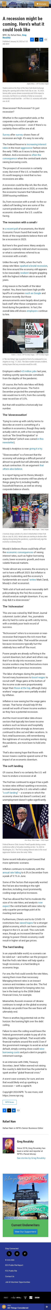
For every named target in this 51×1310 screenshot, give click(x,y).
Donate (42, 4)
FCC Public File (11, 1271)
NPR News (9, 1102)
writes (33, 579)
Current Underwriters (25, 1225)
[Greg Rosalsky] (8, 1145)
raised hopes (26, 922)
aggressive (26, 148)
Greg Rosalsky (25, 1141)
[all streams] (47, 1306)
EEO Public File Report (14, 1265)
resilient (24, 273)
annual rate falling (12, 872)
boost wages (38, 677)
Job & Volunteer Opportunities (17, 1282)
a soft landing (10, 792)
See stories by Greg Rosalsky (31, 1158)
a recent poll (11, 228)
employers (32, 311)
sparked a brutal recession (33, 265)
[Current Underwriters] (25, 1196)
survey (19, 134)
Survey (6, 134)
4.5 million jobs (29, 371)
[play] (4, 1306)
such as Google (33, 293)
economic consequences (20, 552)
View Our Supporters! (25, 1231)
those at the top (22, 688)
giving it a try (35, 448)
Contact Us (9, 1277)
